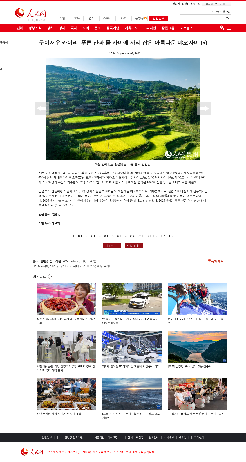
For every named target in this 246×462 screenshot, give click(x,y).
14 (163, 236)
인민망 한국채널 (191, 3)
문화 (98, 28)
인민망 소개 (48, 437)
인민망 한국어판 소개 (76, 437)
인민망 (176, 3)
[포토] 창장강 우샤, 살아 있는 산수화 (190, 366)
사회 (86, 28)
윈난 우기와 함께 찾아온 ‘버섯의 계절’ (59, 413)
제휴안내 (184, 437)
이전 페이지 (112, 245)
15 (171, 236)
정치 (50, 28)
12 (148, 236)
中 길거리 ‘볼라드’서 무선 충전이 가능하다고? (195, 413)
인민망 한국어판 (50, 261)
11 (140, 236)
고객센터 (199, 437)
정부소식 (35, 28)
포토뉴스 (186, 28)
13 (156, 236)
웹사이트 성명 (136, 437)
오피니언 (149, 28)
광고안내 (154, 437)
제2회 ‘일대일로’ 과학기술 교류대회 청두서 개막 (131, 366)
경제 (62, 28)
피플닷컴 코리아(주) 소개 (108, 437)
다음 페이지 (133, 245)
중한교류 (168, 28)
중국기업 (112, 28)
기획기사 (131, 28)
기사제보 (169, 437)
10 (132, 236)
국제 (74, 28)
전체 (20, 28)
